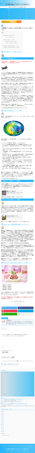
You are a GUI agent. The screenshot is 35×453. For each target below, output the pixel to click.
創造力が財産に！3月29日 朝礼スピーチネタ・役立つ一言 (13, 399)
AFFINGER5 (27, 451)
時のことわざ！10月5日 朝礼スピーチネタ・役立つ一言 (12, 363)
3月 (26, 10)
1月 (26, 8)
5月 (2, 380)
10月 (2, 327)
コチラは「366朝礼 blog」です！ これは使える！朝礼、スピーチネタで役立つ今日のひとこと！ (17, 450)
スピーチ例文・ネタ (8, 8)
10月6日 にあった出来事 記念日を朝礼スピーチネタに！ (11, 45)
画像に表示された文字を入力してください (7, 350)
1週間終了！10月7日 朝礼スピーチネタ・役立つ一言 (11, 364)
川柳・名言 (26, 18)
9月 (26, 15)
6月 (8, 13)
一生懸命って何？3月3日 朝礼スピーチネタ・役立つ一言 (12, 401)
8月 (8, 15)
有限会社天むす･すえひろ (25, 207)
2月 (8, 10)
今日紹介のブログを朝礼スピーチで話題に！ (11, 41)
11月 (2, 390)
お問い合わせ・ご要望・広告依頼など (28, 446)
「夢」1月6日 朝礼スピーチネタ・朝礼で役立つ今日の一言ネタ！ (17, 403)
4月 (2, 379)
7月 (26, 13)
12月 (8, 18)
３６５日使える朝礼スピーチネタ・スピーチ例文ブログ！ (17, 4)
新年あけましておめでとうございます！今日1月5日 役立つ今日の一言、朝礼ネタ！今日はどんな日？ (18, 405)
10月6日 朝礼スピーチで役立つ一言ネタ (9, 35)
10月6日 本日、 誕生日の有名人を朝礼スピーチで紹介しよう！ (12, 47)
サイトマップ (4, 395)
